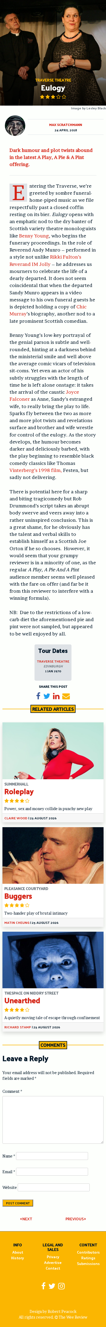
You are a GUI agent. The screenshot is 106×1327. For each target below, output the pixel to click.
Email (8, 1171)
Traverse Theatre (53, 661)
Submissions (88, 1263)
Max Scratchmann (65, 125)
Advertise (53, 1262)
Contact (53, 1268)
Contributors (88, 1252)
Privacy (53, 1256)
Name (8, 1156)
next (26, 1218)
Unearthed (22, 1000)
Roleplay (19, 791)
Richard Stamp (17, 1027)
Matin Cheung (16, 922)
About (17, 1252)
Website (9, 1187)
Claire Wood (15, 818)
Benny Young (34, 236)
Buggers (18, 895)
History (17, 1257)
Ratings (88, 1257)
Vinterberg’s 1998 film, (36, 470)
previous (75, 1218)
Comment (12, 1091)
